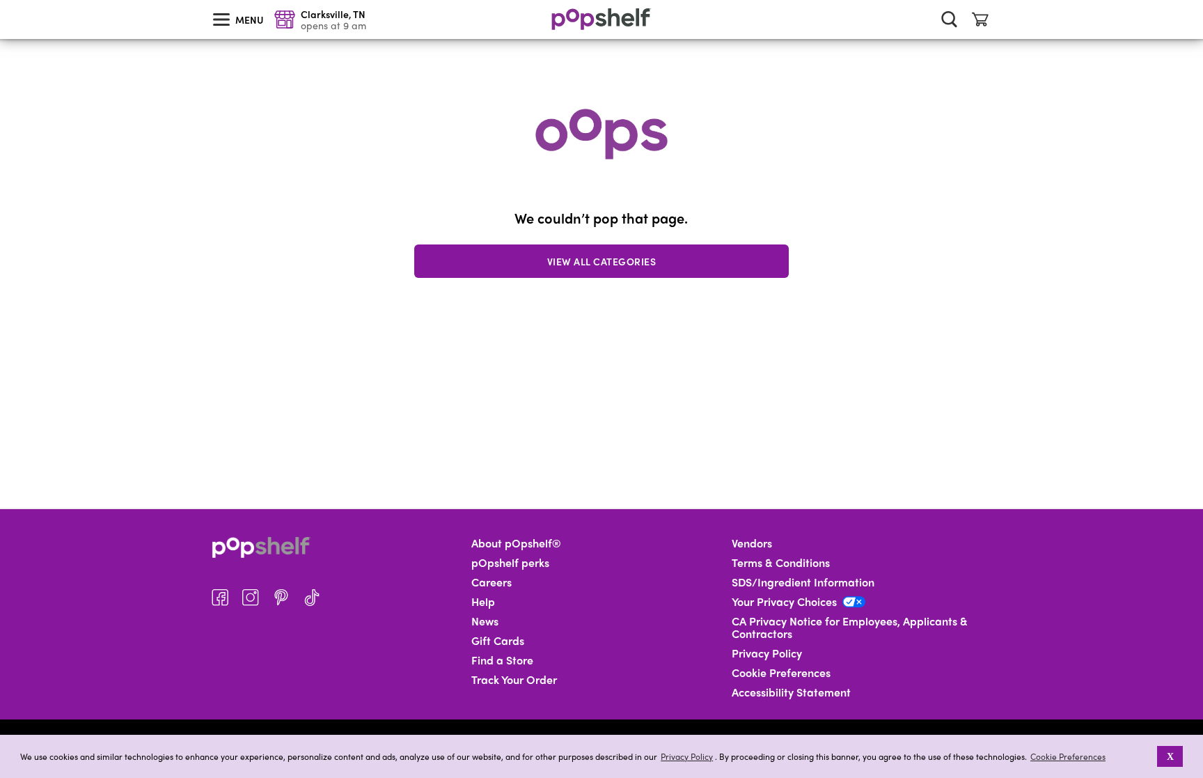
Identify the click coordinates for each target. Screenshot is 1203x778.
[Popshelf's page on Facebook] (220, 597)
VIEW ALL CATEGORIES (601, 261)
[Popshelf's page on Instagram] (250, 597)
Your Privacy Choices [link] (784, 602)
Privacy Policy (687, 757)
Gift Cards (497, 641)
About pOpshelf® (516, 543)
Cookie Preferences (1068, 756)
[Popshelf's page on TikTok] (312, 597)
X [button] (1170, 756)
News (484, 621)
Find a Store (502, 660)
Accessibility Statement (791, 692)
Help (483, 602)
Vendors (752, 543)
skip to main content (6, 0)
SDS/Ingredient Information (803, 582)
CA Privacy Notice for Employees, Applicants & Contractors (850, 627)
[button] (1147, 756)
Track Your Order (514, 680)
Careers (491, 582)
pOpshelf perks (510, 563)
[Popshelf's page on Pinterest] (281, 597)
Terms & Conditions (781, 563)
